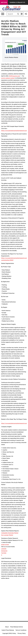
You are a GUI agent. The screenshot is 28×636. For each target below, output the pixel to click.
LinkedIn (3, 548)
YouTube (3, 553)
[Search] (18, 14)
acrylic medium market (8, 78)
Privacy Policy (22, 633)
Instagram (4, 551)
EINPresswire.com (14, 76)
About (7, 627)
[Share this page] (26, 13)
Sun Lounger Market (7, 535)
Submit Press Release (8, 630)
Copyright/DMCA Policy (9, 633)
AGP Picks (4, 2)
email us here (5, 544)
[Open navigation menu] (2, 13)
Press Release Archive (16, 627)
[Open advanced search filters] (21, 14)
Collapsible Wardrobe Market (9, 533)
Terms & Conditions (20, 630)
